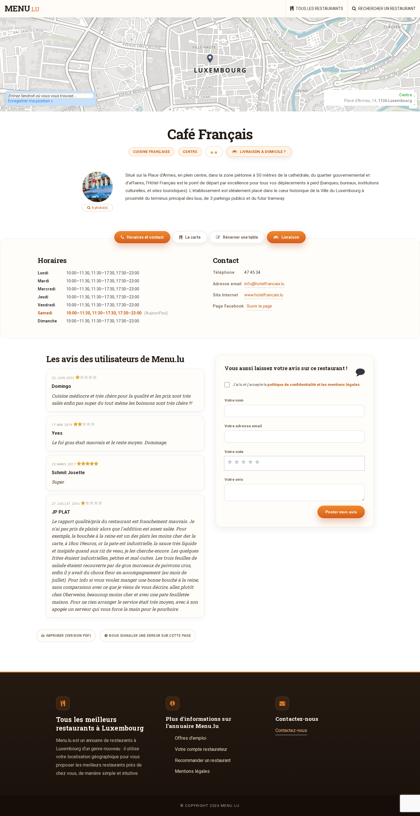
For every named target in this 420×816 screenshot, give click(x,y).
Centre (190, 152)
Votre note (234, 451)
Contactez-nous (291, 730)
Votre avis (234, 479)
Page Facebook (228, 306)
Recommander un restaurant (203, 760)
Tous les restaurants (319, 8)
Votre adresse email (243, 426)
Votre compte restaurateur (201, 749)
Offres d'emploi (190, 738)
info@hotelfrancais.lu (264, 284)
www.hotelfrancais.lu (263, 295)
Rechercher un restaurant (386, 8)
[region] (210, 64)
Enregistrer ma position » (30, 101)
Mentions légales (192, 771)
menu (22, 9)
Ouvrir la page (259, 306)
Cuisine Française (151, 152)
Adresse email (227, 284)
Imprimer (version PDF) (68, 636)
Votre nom (234, 400)
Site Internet (225, 295)
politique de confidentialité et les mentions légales (313, 384)
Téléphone (224, 272)
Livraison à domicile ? (262, 151)
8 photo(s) (99, 208)
